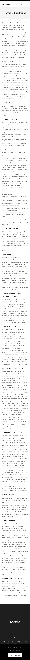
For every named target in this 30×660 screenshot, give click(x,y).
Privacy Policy (11, 644)
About (8, 641)
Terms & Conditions (21, 641)
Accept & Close (15, 655)
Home (3, 641)
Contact (20, 644)
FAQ (13, 641)
